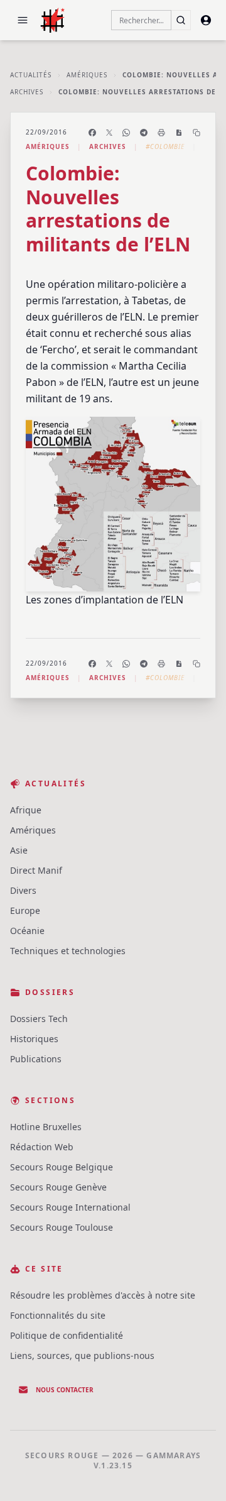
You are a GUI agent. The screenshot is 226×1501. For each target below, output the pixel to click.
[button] (22, 20)
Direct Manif (36, 870)
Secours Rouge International (70, 1207)
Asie (19, 850)
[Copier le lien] (196, 132)
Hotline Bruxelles (46, 1127)
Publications (36, 1059)
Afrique (25, 810)
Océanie (27, 931)
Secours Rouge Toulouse (61, 1227)
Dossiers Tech (39, 1019)
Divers (23, 890)
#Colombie (165, 146)
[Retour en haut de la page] (198, 1473)
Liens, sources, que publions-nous (82, 1355)
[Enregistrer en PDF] (179, 132)
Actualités (30, 74)
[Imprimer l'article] (161, 132)
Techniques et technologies (68, 951)
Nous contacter (65, 1389)
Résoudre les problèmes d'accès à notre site (102, 1295)
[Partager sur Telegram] (144, 132)
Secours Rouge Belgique (61, 1167)
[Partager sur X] (109, 132)
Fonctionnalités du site (57, 1315)
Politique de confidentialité (66, 1335)
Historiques (34, 1039)
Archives (26, 91)
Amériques (87, 74)
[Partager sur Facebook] (92, 132)
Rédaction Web (41, 1147)
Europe (25, 910)
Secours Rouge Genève (58, 1187)
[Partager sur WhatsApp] (126, 132)
